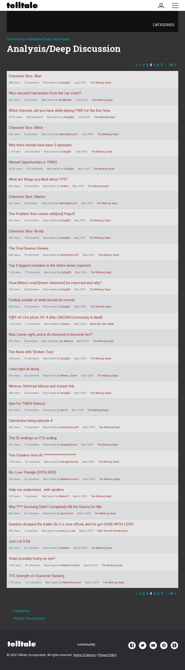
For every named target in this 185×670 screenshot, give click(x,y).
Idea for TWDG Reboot (27, 403)
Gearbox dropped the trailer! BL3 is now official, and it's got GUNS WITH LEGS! (71, 524)
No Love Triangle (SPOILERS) (32, 472)
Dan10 (64, 410)
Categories (163, 25)
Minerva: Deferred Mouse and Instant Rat (41, 386)
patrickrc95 (66, 513)
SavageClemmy (68, 444)
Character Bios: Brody (26, 231)
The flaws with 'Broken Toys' (31, 352)
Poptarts (65, 548)
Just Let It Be (19, 541)
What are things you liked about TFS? (38, 179)
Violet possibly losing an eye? (32, 558)
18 (171, 65)
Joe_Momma (66, 341)
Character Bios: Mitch (26, 128)
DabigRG (65, 82)
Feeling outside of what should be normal (41, 300)
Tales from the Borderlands (112, 530)
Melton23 (64, 496)
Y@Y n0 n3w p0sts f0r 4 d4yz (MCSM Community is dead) (56, 317)
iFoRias (64, 186)
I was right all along (24, 369)
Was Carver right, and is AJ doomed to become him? (50, 334)
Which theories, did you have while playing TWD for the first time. (60, 110)
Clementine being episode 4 (31, 421)
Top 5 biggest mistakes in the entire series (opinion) (50, 265)
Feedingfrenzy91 (68, 134)
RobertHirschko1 (69, 479)
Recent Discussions (29, 618)
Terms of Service (84, 655)
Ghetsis (65, 324)
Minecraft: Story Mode (102, 324)
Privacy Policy (107, 655)
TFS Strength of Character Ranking (36, 576)
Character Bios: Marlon (27, 197)
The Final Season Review (28, 248)
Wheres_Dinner (68, 375)
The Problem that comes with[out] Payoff (42, 214)
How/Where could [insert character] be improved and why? (55, 283)
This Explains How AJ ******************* (42, 455)
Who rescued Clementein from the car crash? (45, 93)
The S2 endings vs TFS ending (33, 438)
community (86, 644)
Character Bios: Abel (25, 76)
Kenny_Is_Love (67, 530)
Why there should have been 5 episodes (40, 145)
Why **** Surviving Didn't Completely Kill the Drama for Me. (55, 507)
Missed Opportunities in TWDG (33, 162)
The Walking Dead (100, 82)
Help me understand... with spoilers (36, 490)
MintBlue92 (65, 100)
